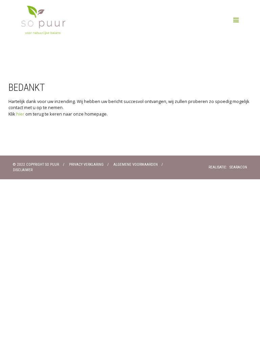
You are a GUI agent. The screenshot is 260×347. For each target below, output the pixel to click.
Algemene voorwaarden (135, 164)
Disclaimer (22, 170)
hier (20, 114)
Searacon (238, 167)
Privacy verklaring (86, 164)
